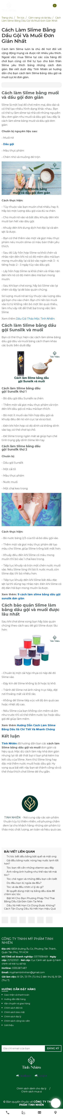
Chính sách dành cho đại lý (31, 1088)
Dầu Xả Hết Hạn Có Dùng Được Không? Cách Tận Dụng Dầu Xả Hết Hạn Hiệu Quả (30, 907)
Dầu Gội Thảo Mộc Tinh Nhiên (35, 318)
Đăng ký (53, 1048)
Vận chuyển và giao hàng (17, 1003)
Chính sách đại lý (12, 1016)
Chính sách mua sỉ (31, 1091)
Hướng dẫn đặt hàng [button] (19, 989)
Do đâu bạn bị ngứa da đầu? (24, 882)
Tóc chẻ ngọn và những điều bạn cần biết (31, 878)
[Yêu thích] (47, 7)
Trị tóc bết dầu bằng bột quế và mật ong (31, 856)
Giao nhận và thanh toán (16, 994)
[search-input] (27, 23)
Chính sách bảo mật (14, 1012)
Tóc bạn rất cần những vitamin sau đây (30, 867)
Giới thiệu (9, 1025)
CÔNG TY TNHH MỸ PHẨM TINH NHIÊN (39, 1103)
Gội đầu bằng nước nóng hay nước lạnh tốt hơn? (31, 862)
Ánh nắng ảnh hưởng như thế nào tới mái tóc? (30, 873)
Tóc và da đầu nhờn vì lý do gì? (25, 886)
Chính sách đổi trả (13, 1007)
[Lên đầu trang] (56, 1103)
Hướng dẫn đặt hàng (15, 999)
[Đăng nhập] (38, 7)
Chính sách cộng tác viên (17, 1021)
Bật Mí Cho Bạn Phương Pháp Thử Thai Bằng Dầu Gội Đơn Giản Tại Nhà (29, 900)
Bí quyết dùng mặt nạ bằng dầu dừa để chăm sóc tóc (29, 892)
